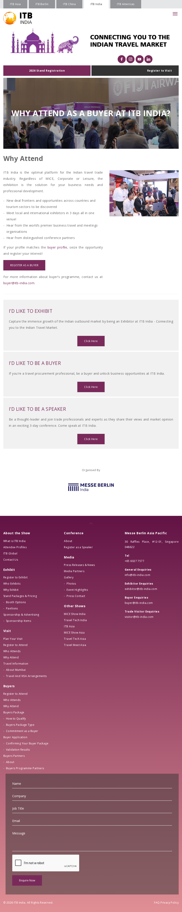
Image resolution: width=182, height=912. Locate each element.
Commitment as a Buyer (22, 731)
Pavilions (12, 608)
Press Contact (76, 596)
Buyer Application (15, 737)
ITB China (69, 4)
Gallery (68, 577)
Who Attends (12, 651)
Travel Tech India (75, 620)
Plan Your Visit (12, 639)
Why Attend (11, 657)
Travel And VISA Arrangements (26, 676)
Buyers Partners (14, 756)
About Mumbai (16, 670)
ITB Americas (126, 4)
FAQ (157, 902)
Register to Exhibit (15, 577)
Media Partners (74, 571)
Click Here (91, 341)
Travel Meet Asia (75, 645)
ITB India (96, 4)
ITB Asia (15, 4)
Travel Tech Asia (75, 639)
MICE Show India (74, 614)
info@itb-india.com (137, 575)
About (10, 762)
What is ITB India (14, 541)
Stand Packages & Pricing (20, 596)
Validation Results (18, 750)
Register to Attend (15, 645)
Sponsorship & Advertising (21, 614)
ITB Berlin (42, 4)
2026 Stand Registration (47, 70)
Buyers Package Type (20, 725)
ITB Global (10, 553)
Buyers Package (13, 712)
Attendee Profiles (15, 547)
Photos (71, 583)
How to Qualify (16, 718)
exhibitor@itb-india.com (141, 589)
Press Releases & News (79, 565)
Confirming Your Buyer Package (27, 743)
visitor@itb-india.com (139, 617)
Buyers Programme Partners (25, 768)
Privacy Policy (169, 902)
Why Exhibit (11, 590)
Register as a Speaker (78, 547)
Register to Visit (159, 70)
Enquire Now (27, 880)
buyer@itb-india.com (18, 283)
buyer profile (57, 247)
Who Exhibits (11, 583)
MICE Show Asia (74, 632)
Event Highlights (77, 590)
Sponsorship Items (18, 621)
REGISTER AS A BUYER (24, 265)
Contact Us (10, 560)
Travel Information (15, 663)
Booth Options (16, 602)
